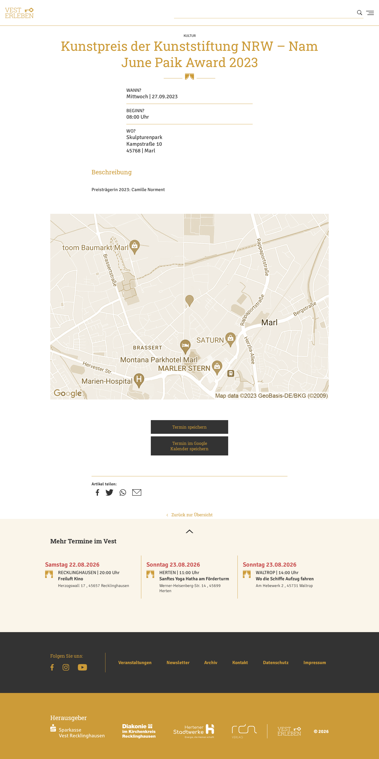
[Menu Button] (370, 13)
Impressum (314, 662)
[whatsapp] (123, 494)
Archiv (210, 662)
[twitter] (109, 494)
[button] (189, 532)
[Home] (19, 13)
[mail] (136, 494)
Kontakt (240, 662)
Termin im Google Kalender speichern (189, 445)
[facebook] (97, 494)
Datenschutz (276, 662)
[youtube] (82, 668)
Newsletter (178, 662)
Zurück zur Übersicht (191, 514)
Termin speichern (189, 427)
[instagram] (66, 668)
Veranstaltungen (135, 662)
